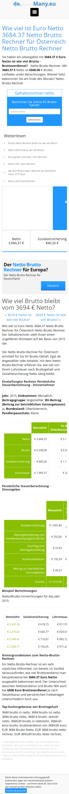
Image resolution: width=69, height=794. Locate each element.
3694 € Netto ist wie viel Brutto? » (51, 317)
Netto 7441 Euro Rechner (21, 163)
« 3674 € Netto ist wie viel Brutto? (18, 317)
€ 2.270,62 (13, 632)
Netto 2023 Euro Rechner (21, 181)
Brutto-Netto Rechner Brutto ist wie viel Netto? (33, 143)
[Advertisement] (27, 208)
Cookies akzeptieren (16, 790)
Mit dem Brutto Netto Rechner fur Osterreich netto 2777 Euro (32, 172)
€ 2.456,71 (13, 646)
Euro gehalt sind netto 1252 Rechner (27, 157)
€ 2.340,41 (13, 639)
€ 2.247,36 (13, 624)
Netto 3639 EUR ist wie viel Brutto (26, 150)
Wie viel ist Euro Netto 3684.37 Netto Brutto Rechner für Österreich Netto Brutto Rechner (34, 38)
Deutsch (53, 286)
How (34, 3)
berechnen (34, 119)
